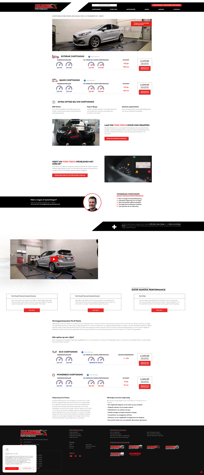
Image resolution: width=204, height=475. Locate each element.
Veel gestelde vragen (115, 434)
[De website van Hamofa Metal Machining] (117, 447)
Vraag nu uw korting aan (145, 68)
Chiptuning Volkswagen (75, 435)
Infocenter (88, 448)
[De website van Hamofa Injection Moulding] (117, 454)
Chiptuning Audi (73, 437)
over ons (113, 9)
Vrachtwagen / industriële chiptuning (166, 5)
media (147, 9)
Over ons (71, 446)
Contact (71, 448)
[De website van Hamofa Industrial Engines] (135, 447)
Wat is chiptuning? (115, 432)
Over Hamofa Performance (154, 434)
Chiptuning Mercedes (74, 434)
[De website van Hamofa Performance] (154, 447)
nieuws (161, 9)
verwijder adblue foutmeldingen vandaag (70, 175)
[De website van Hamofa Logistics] (172, 447)
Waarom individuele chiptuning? (155, 435)
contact (176, 9)
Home (70, 444)
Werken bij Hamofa (90, 446)
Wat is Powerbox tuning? (153, 432)
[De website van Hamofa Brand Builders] (135, 454)
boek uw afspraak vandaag (116, 138)
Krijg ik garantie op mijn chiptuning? (119, 437)
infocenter (131, 9)
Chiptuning (88, 444)
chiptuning (96, 9)
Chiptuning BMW (73, 432)
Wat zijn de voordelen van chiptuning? (120, 435)
